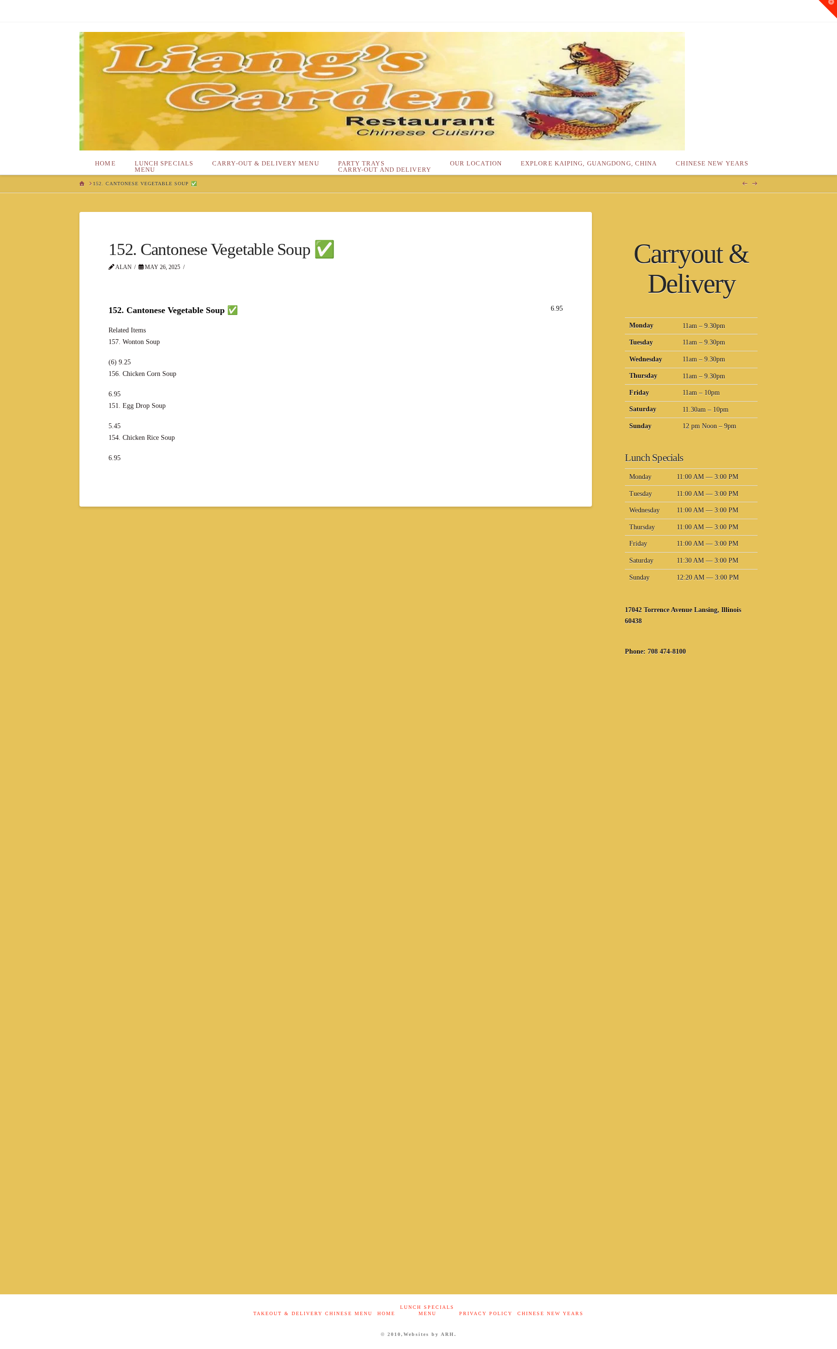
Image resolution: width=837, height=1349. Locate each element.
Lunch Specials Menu (427, 1310)
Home (386, 1313)
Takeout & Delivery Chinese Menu (312, 1313)
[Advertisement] (691, 821)
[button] (828, 9)
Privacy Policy (485, 1313)
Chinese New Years (550, 1313)
